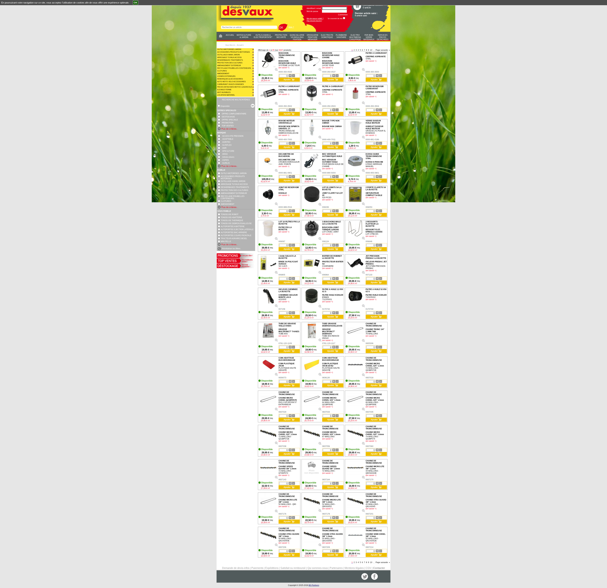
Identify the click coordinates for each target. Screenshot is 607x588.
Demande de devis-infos (235, 568)
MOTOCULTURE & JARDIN (244, 36)
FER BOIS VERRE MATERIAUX (368, 37)
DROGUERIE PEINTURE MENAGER (312, 37)
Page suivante (382, 50)
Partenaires (336, 568)
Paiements (257, 568)
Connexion (343, 15)
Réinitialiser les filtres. (231, 248)
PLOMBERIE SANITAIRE (341, 36)
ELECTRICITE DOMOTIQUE (327, 36)
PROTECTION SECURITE (281, 36)
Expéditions (272, 568)
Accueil (239, 45)
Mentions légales (354, 568)
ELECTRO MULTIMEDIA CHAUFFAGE (355, 37)
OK (135, 2)
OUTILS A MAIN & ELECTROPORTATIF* (263, 36)
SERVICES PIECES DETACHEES (382, 37)
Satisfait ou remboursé (293, 568)
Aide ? (291, 27)
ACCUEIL (230, 35)
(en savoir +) (284, 68)
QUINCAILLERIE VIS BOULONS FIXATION (297, 37)
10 (371, 50)
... (374, 50)
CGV (368, 568)
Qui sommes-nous (317, 568)
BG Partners (314, 585)
